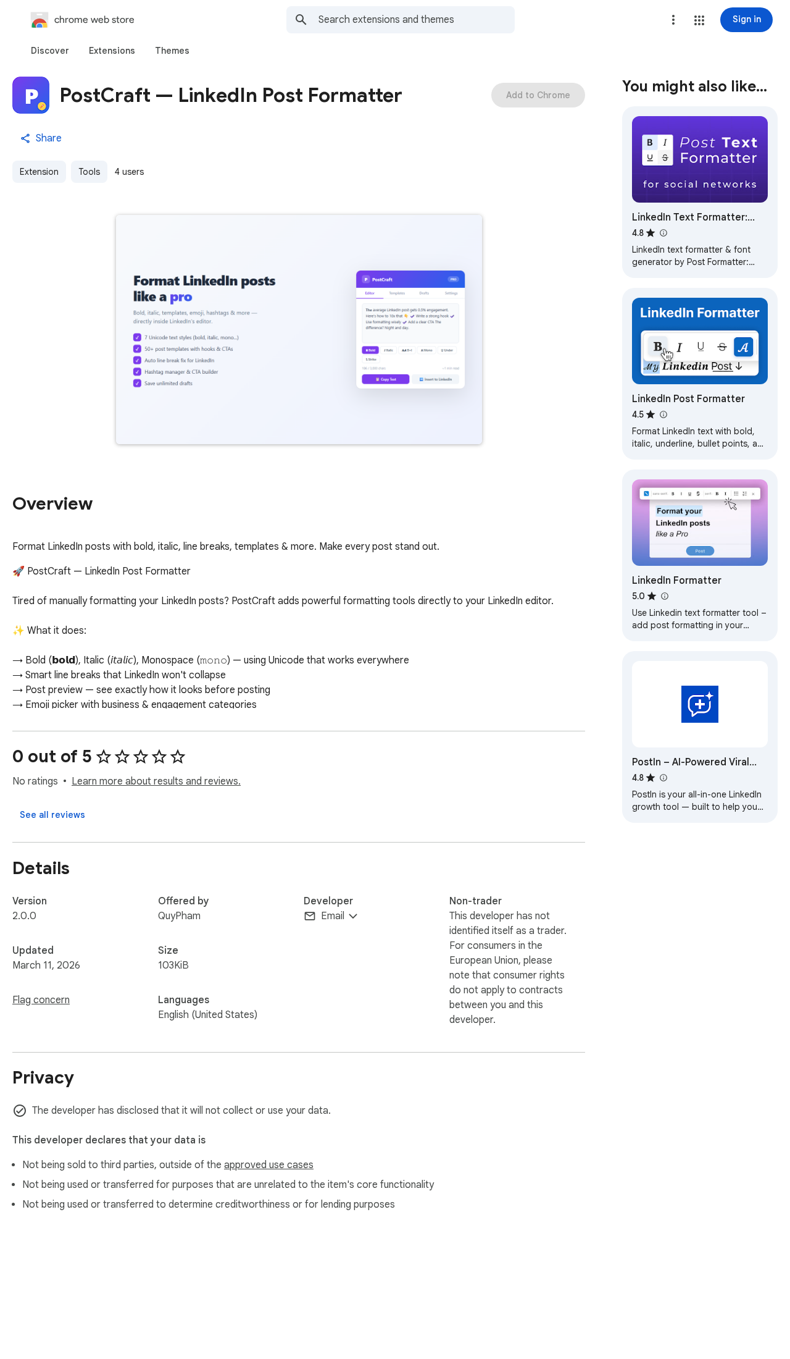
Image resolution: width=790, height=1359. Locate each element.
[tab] (50, 51)
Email (332, 916)
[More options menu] (673, 19)
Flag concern (41, 1000)
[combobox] (416, 19)
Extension (39, 171)
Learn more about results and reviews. (156, 781)
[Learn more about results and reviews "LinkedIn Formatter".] (664, 596)
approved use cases (269, 1165)
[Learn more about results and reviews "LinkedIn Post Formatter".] (663, 414)
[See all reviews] (52, 815)
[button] (699, 20)
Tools (89, 171)
